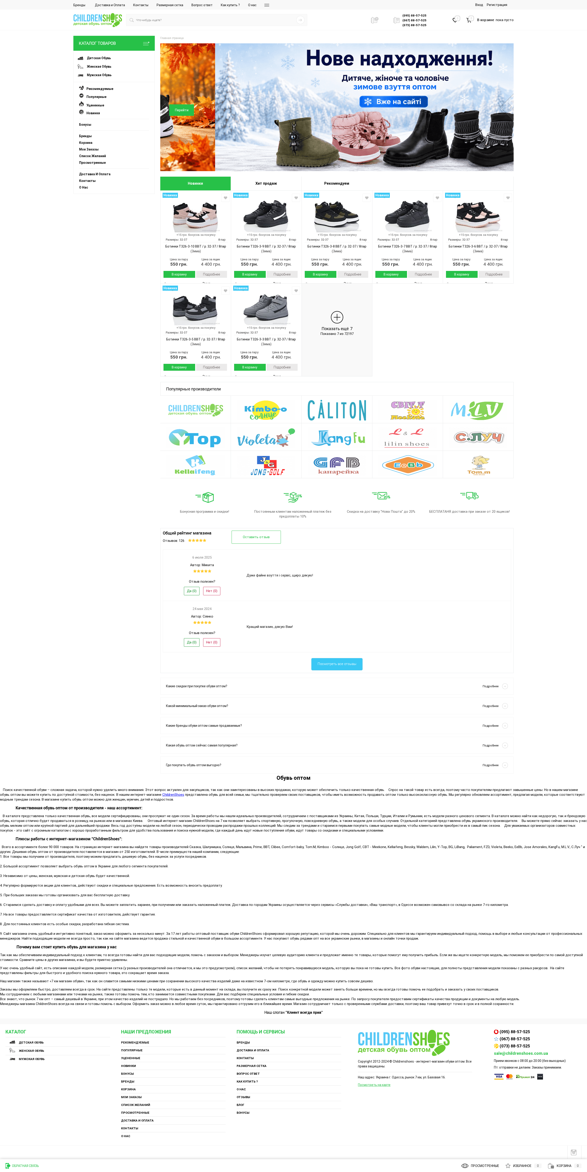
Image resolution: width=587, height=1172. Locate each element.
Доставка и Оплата (110, 5)
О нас (252, 5)
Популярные (95, 97)
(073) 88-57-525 (515, 1046)
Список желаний (92, 156)
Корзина (85, 143)
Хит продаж (266, 183)
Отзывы (243, 1097)
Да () (192, 591)
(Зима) (196, 251)
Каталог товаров (97, 43)
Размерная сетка (170, 5)
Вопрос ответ (202, 5)
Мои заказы (89, 149)
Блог (240, 1105)
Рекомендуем (336, 183)
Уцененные (94, 105)
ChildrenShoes (173, 795)
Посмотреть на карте (374, 1085)
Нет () (211, 591)
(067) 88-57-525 (515, 1038)
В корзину (179, 274)
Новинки (92, 113)
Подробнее (211, 274)
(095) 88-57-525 (515, 1031)
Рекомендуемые (98, 89)
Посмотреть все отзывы (337, 664)
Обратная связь (25, 1166)
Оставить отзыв (256, 537)
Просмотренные (92, 162)
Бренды (79, 5)
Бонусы (85, 124)
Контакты (140, 5)
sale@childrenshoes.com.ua (521, 1053)
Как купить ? (230, 5)
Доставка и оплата (95, 174)
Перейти (480, 110)
